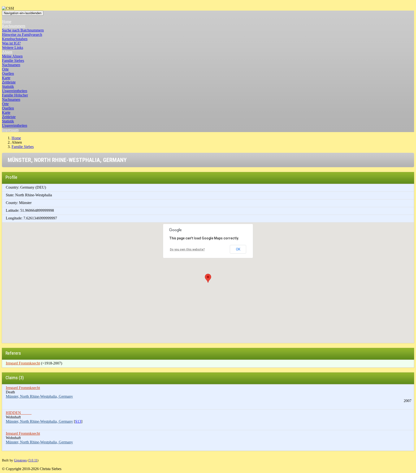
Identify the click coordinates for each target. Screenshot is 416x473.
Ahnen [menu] (7, 52)
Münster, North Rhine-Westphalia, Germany (39, 396)
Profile (11, 177)
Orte (5, 69)
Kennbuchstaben (14, 39)
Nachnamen (11, 65)
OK (238, 249)
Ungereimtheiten (14, 91)
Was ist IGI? (11, 43)
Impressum (10, 130)
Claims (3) (15, 377)
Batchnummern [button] (13, 26)
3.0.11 (33, 460)
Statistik (8, 86)
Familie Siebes (13, 60)
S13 (78, 421)
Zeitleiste (9, 82)
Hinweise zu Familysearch (22, 34)
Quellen (8, 73)
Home (6, 21)
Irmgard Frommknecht (23, 363)
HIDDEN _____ (19, 413)
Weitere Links (12, 47)
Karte (6, 78)
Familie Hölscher (15, 95)
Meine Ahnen (12, 56)
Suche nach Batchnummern (23, 30)
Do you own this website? (187, 249)
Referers (13, 353)
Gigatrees (20, 460)
